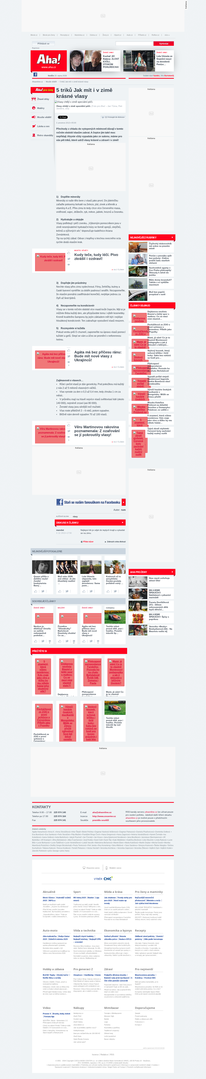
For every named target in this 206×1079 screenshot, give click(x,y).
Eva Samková (50, 834)
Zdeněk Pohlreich (39, 851)
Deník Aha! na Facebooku (35, 74)
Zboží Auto (77, 1036)
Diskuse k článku (67, 522)
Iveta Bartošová (61, 837)
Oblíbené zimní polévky (145, 936)
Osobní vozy (78, 1019)
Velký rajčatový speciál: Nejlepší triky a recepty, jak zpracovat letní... (148, 954)
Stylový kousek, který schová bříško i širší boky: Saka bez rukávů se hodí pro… (159, 354)
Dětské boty (108, 1033)
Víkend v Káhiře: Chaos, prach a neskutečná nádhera (55, 983)
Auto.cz (130, 35)
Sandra (156, 76)
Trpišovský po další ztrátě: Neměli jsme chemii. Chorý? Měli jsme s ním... (87, 906)
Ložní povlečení (110, 1036)
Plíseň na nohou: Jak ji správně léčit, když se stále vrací (117, 991)
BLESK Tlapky (49, 975)
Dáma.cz (93, 35)
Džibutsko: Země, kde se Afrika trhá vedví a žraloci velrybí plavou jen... (56, 988)
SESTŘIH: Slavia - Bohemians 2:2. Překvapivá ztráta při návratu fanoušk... (55, 1022)
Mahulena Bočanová (103, 843)
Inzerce (95, 1054)
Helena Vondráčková (139, 834)
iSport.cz (117, 35)
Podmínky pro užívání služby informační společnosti (100, 1065)
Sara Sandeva (131, 845)
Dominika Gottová (162, 832)
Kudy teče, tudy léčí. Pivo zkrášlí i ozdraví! (96, 257)
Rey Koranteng (104, 845)
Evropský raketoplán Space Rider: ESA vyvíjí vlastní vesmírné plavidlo (148, 993)
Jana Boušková (133, 837)
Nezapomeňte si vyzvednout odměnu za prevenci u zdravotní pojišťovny (118, 996)
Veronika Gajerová (125, 848)
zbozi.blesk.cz (78, 1025)
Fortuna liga (49, 1017)
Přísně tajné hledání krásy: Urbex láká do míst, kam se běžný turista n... (57, 993)
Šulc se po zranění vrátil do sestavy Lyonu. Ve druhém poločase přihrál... (86, 915)
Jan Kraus (98, 837)
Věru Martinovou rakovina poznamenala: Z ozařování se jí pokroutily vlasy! (97, 431)
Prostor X (47, 1014)
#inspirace (78, 975)
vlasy (75, 516)
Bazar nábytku (109, 1039)
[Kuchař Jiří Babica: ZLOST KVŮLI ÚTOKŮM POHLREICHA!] (86, 61)
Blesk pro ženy (49, 35)
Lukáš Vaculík (87, 843)
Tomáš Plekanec (78, 848)
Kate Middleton (119, 840)
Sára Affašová (118, 845)
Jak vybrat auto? (79, 1042)
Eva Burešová (38, 834)
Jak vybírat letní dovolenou (146, 903)
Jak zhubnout (110, 898)
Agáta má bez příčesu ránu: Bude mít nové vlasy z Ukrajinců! (98, 356)
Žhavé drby (43, 99)
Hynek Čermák (156, 834)
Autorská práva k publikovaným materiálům (64, 1065)
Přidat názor (88, 542)
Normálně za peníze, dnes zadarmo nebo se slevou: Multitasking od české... (86, 957)
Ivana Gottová (48, 837)
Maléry (40, 108)
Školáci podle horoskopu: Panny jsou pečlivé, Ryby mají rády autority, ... (148, 913)
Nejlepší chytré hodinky (83, 936)
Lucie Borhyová (43, 843)
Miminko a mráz (154, 900)
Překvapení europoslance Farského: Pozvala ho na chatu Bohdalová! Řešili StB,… (158, 367)
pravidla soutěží (100, 820)
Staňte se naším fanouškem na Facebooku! (91, 502)
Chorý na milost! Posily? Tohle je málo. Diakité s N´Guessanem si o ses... (87, 910)
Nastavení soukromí (62, 1067)
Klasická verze (93, 868)
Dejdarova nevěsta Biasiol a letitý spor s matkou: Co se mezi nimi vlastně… (158, 315)
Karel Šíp (107, 840)
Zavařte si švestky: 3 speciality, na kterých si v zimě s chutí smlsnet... (147, 949)
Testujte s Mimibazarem (113, 1013)
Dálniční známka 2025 (58, 939)
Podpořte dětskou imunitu (115, 975)
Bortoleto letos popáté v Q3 (53, 948)
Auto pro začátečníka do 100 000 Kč (86, 1033)
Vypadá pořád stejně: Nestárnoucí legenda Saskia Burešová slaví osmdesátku (158, 380)
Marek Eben (119, 843)
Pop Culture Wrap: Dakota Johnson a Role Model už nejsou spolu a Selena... (87, 980)
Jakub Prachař (75, 837)
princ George (53, 851)
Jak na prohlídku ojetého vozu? (84, 1028)
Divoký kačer (63, 975)
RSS (112, 1054)
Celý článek (118, 269)
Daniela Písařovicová (145, 832)
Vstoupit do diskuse (115, 117)
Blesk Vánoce (49, 898)
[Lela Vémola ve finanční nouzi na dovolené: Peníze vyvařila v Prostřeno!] (140, 61)
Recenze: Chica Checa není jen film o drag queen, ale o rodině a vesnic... (87, 990)
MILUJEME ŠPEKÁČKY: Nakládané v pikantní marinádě (148, 908)
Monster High (109, 1016)
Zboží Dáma (77, 1022)
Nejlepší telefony (80, 939)
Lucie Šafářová (57, 843)
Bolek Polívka (87, 832)
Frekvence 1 (139, 1022)
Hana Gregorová (108, 834)
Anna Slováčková (63, 832)
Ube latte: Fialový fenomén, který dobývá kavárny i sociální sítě (147, 944)
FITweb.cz (142, 35)
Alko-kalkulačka (50, 936)
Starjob (137, 1013)
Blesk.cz (34, 35)
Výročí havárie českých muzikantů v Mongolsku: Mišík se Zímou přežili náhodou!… (159, 393)
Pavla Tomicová (79, 845)
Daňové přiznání (111, 936)
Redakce (104, 1054)
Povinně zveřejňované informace (139, 1067)
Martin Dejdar (145, 843)
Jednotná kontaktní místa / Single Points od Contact (106, 1067)
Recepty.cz (64, 35)
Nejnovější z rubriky (143, 237)
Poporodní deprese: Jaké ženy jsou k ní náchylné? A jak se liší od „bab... (118, 986)
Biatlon (91, 898)
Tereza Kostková (63, 848)
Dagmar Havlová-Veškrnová (106, 832)
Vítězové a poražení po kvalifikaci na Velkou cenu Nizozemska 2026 (56, 952)
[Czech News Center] (108, 878)
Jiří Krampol (46, 840)
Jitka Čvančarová (75, 840)
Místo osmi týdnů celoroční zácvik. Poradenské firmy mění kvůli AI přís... (118, 944)
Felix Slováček (64, 834)
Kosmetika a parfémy (112, 1028)
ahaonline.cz (151, 812)
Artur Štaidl (76, 832)
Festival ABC (150, 978)
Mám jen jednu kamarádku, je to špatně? (146, 983)
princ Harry (64, 851)
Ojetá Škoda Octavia (81, 1039)
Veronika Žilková (141, 848)
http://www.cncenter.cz (104, 816)
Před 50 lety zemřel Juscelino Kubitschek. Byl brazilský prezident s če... (56, 911)
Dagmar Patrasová (127, 832)
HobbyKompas (78, 1030)
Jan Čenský (87, 837)
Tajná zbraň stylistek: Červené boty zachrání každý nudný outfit (159, 431)
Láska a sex (43, 126)
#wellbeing (89, 975)
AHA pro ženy (138, 572)
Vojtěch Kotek (166, 848)
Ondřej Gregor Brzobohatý (61, 845)
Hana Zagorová (123, 834)
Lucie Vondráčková (73, 843)
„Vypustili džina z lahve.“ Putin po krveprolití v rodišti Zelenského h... (55, 915)
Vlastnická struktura (78, 1067)
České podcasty (141, 1016)
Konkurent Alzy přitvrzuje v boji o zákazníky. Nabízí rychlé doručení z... (118, 954)
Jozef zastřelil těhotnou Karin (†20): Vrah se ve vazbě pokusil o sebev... (117, 908)
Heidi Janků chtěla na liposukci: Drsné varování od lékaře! (118, 913)
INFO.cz (52, 900)
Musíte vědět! (51, 82)
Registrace (35, 48)
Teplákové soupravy (111, 1030)
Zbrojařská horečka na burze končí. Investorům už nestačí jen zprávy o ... (118, 949)
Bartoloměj (169, 76)
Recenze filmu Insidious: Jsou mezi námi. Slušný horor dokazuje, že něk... (87, 947)
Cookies (155, 1065)
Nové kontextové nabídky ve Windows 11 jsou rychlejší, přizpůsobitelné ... (87, 952)
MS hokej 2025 (79, 898)
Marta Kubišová (131, 843)
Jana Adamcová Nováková (115, 837)
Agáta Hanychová (39, 832)
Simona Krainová (145, 845)
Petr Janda (92, 845)
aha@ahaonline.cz (101, 812)
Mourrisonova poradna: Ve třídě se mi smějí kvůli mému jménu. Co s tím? (148, 988)
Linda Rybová (160, 840)
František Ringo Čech (91, 834)
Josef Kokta (88, 840)
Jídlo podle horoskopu (153, 939)
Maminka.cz (79, 35)
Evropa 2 (138, 1025)
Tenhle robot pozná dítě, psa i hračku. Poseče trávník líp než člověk (114, 722)
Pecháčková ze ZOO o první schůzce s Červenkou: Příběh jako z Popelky (159, 328)
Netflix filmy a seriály (52, 978)
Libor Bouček (148, 840)
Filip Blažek (76, 834)
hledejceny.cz (78, 1013)
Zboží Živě (77, 1016)
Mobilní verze (115, 868)
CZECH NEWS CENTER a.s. (85, 1061)
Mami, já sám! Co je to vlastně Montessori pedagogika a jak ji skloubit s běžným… (158, 341)
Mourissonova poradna (145, 975)
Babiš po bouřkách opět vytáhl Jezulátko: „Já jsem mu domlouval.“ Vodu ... (56, 906)
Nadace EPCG (125, 939)
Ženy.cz (106, 35)
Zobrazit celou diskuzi (116, 542)
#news (98, 975)
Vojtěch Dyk (154, 848)
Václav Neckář (93, 848)
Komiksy (139, 978)
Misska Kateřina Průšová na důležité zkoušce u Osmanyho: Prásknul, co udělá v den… (159, 406)
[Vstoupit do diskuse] (68, 264)
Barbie (106, 1019)
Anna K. (51, 832)
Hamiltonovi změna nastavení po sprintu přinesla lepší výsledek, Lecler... (55, 944)
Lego (106, 1022)
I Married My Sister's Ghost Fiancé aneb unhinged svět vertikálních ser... (87, 985)
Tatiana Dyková (49, 848)
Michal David (157, 843)
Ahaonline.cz (37, 82)
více (166, 35)
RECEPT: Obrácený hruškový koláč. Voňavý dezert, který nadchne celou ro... (148, 918)
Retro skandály (45, 135)
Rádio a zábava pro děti (143, 1019)
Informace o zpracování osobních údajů (135, 1065)
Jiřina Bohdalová (59, 840)
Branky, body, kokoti (61, 1014)
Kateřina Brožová (134, 840)
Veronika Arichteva (108, 848)
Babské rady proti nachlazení (117, 978)
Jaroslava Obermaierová (151, 837)
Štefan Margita (160, 845)
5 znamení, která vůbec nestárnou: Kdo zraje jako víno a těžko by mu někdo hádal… (159, 419)
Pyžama (107, 1025)
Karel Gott (98, 840)
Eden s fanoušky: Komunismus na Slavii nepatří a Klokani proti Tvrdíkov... (55, 1032)
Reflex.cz (155, 35)
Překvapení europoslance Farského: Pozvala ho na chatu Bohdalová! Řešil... (117, 918)
